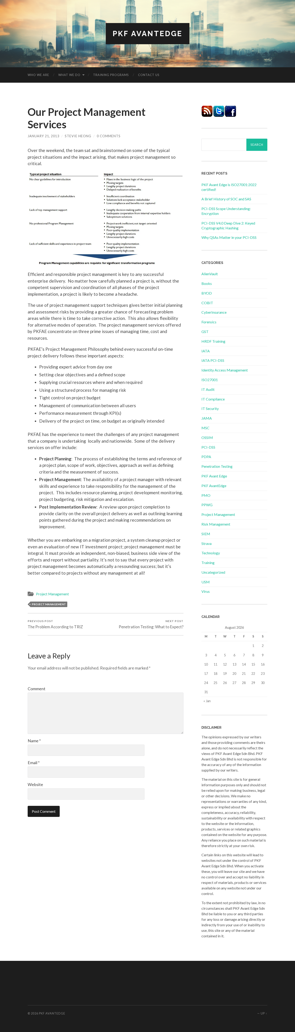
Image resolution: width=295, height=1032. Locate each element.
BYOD (206, 293)
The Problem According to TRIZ (55, 624)
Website (35, 784)
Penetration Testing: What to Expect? (151, 624)
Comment (36, 689)
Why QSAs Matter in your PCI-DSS (229, 237)
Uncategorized (213, 572)
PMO (205, 495)
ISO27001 (209, 379)
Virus (205, 591)
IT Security (210, 408)
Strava (206, 543)
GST (205, 331)
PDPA (206, 456)
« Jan (207, 701)
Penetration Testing (217, 466)
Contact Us (148, 75)
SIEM (205, 534)
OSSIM (207, 437)
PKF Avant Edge (214, 476)
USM (205, 582)
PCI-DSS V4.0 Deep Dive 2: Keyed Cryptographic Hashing (228, 225)
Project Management (52, 594)
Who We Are (38, 75)
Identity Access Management (224, 370)
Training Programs (111, 75)
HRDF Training (213, 341)
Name (34, 741)
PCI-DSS (208, 447)
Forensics (208, 322)
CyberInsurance (214, 312)
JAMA (206, 418)
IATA (205, 351)
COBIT (207, 303)
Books (206, 283)
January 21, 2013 (43, 136)
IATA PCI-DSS (212, 360)
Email (34, 762)
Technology (210, 553)
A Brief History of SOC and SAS (226, 199)
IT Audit (208, 389)
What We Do (69, 75)
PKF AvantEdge (148, 33)
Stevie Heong (78, 136)
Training (208, 562)
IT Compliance (213, 399)
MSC (205, 428)
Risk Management (215, 524)
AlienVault (209, 274)
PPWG (206, 505)
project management (49, 604)
